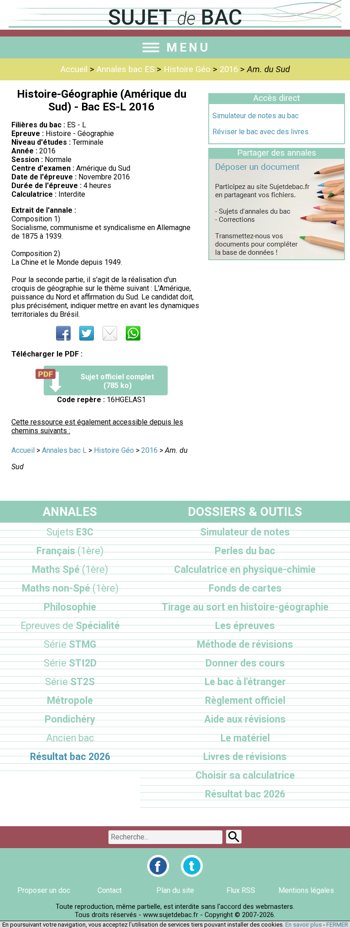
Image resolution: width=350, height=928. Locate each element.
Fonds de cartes (245, 588)
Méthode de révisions (245, 644)
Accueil (74, 69)
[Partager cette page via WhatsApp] (133, 333)
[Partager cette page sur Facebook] (63, 333)
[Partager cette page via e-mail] (110, 333)
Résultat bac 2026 (70, 756)
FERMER (337, 924)
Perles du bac (245, 550)
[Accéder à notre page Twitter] (191, 866)
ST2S (70, 681)
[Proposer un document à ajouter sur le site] (276, 256)
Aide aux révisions (245, 719)
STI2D (70, 663)
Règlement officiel (245, 700)
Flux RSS (240, 890)
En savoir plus (303, 924)
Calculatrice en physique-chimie (245, 569)
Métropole (70, 700)
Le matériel (245, 738)
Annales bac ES (125, 69)
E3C (69, 532)
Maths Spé (70, 569)
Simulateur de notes (245, 532)
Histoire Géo (187, 69)
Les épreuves (245, 625)
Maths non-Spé (70, 588)
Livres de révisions (245, 756)
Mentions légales (306, 890)
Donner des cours (245, 663)
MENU (188, 47)
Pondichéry (70, 719)
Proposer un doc (43, 890)
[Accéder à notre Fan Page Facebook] (158, 866)
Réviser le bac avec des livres (260, 131)
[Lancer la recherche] (234, 837)
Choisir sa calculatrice (245, 775)
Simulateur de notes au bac (255, 115)
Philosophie (70, 607)
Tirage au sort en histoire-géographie (245, 607)
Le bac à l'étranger (245, 681)
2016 (229, 69)
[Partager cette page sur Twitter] (86, 333)
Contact (110, 890)
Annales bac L (64, 450)
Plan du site (175, 890)
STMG (70, 644)
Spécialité (70, 625)
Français (69, 550)
